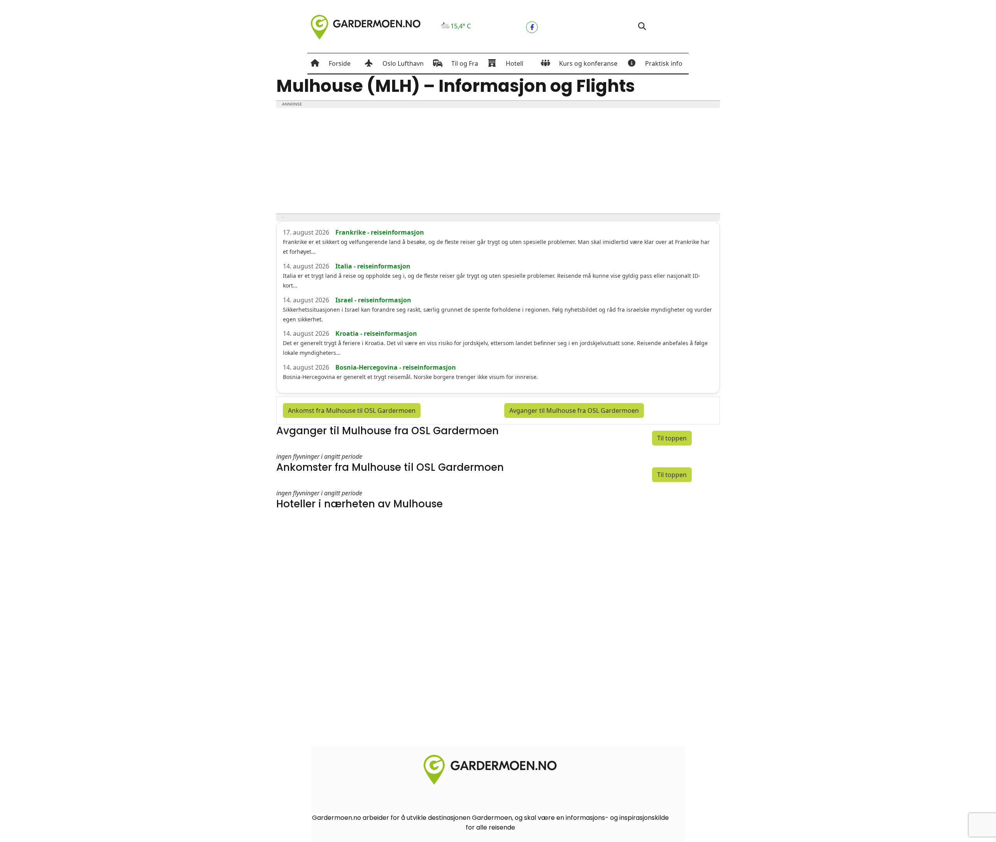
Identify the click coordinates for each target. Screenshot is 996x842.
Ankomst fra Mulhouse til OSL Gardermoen (352, 410)
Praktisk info (663, 63)
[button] (642, 26)
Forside (340, 63)
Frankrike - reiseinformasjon (379, 232)
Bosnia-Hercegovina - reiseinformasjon (395, 367)
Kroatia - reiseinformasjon (376, 333)
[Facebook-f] (532, 27)
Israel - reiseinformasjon (373, 300)
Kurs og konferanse (588, 63)
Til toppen (672, 438)
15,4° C (461, 26)
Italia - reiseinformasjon (372, 266)
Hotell (514, 63)
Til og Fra (464, 63)
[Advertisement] (498, 160)
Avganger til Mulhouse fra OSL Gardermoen (574, 410)
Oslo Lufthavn (403, 63)
